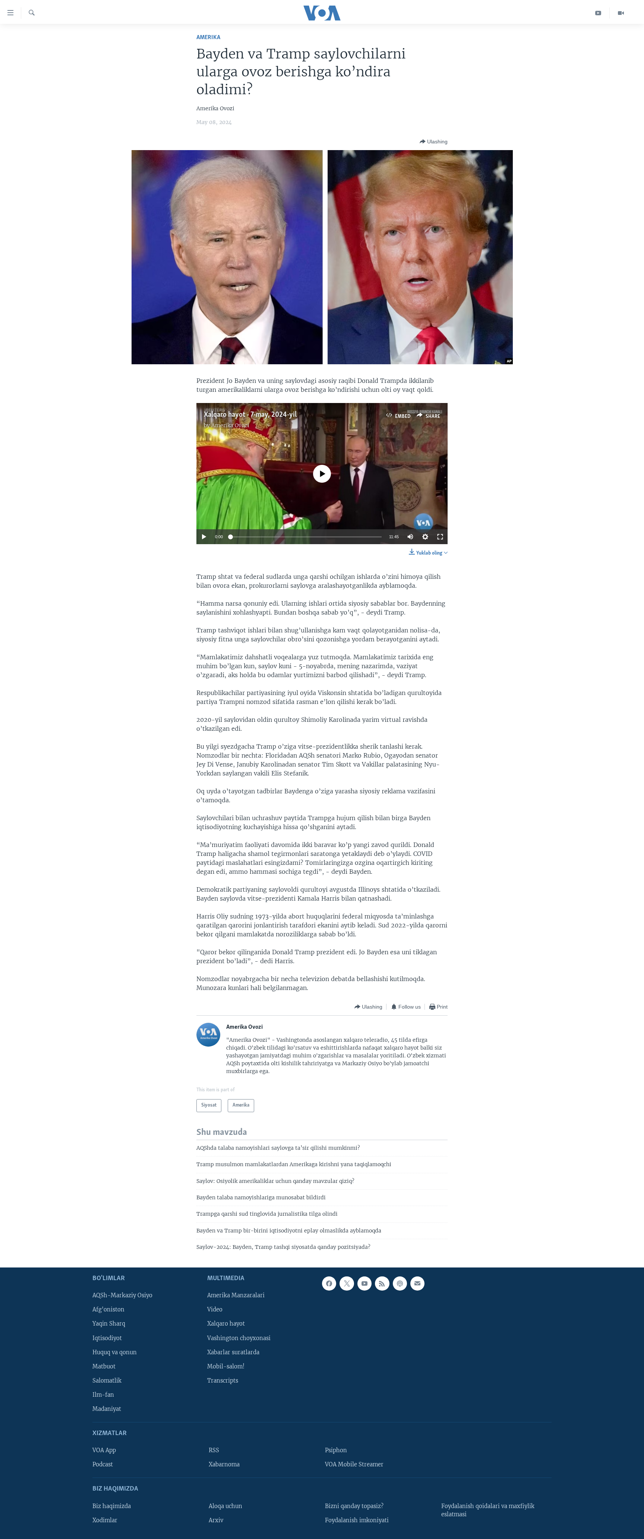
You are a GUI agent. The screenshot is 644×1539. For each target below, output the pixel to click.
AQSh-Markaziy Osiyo (122, 1295)
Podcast (102, 1464)
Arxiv (216, 1520)
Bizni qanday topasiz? (354, 1505)
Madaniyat (106, 1408)
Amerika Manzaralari (236, 1295)
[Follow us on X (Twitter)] (347, 1283)
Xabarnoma (224, 1464)
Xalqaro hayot (226, 1323)
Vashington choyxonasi (239, 1338)
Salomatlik (106, 1380)
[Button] (434, 141)
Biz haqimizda (111, 1505)
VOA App (104, 1450)
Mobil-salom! (225, 1366)
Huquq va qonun (114, 1352)
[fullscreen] (440, 536)
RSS (214, 1450)
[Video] (621, 13)
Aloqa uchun (225, 1505)
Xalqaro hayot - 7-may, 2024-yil (250, 415)
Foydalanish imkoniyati (357, 1520)
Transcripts (222, 1380)
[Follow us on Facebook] (329, 1283)
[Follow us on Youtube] (364, 1283)
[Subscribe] (417, 1283)
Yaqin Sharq (108, 1323)
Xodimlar (104, 1520)
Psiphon (336, 1450)
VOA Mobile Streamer (354, 1464)
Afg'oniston (108, 1309)
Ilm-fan (103, 1394)
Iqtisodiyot (107, 1338)
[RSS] (382, 1283)
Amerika (208, 37)
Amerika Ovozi (230, 425)
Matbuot (104, 1366)
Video (214, 1309)
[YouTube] (598, 13)
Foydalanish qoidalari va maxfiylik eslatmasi (487, 1509)
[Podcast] (400, 1283)
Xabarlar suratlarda (233, 1352)
